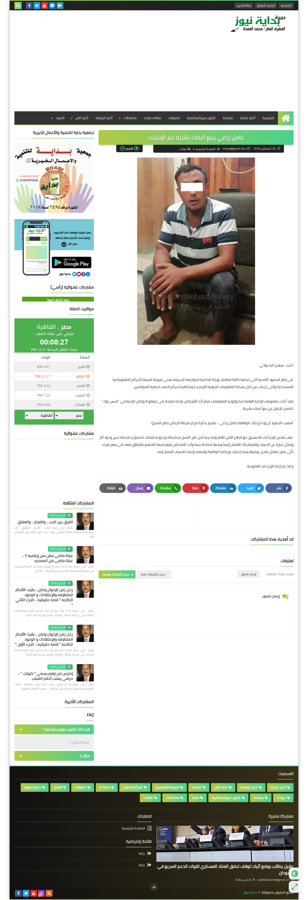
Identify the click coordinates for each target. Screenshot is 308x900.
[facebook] (29, 5)
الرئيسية (286, 5)
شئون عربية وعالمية (201, 118)
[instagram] (41, 893)
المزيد (60, 118)
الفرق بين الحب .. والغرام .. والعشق (45, 521)
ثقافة (58, 787)
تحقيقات (174, 118)
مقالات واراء (152, 118)
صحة (195, 797)
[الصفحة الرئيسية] (286, 118)
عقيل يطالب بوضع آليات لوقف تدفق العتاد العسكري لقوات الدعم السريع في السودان (225, 869)
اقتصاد (197, 787)
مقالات (148, 797)
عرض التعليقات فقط (153, 574)
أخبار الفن (81, 118)
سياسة (228, 118)
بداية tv (104, 787)
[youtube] (44, 5)
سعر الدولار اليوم (58, 300)
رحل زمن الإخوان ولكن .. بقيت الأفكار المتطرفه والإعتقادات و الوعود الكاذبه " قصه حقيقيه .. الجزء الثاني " (44, 597)
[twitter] (36, 5)
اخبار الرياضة (249, 787)
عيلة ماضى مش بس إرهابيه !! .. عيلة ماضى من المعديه (47, 558)
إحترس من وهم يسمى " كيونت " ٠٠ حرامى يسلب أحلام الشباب (45, 676)
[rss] (49, 893)
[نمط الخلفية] (295, 887)
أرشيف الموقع (266, 5)
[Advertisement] (154, 75)
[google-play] (60, 5)
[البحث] (18, 5)
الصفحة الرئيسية (205, 148)
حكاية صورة (32, 787)
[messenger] (52, 5)
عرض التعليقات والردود (115, 574)
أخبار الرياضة (104, 118)
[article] (150, 515)
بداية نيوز (250, 892)
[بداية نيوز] (259, 23)
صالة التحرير (244, 5)
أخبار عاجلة (247, 118)
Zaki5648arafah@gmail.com (273, 879)
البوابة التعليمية (167, 787)
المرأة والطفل (133, 787)
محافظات (130, 118)
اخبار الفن (221, 787)
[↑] (154, 887)
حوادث (183, 148)
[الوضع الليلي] (295, 874)
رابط (142, 853)
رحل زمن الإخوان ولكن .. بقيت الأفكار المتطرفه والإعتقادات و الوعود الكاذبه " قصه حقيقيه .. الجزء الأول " (44, 639)
